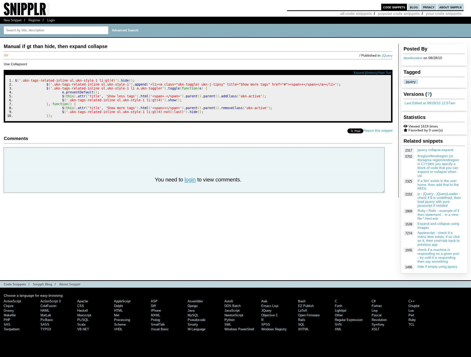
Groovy (9, 310)
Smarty (193, 324)
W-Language (196, 329)
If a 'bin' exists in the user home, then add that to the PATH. (438, 185)
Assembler (195, 301)
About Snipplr (69, 284)
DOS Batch (232, 306)
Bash (301, 301)
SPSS (265, 324)
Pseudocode (196, 320)
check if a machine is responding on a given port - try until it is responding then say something (438, 255)
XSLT (375, 329)
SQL (301, 324)
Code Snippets (15, 284)
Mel (116, 315)
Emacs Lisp (269, 306)
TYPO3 (45, 329)
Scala (81, 324)
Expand (359, 72)
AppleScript (122, 301)
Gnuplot (413, 306)
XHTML (303, 329)
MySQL (193, 315)
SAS (7, 324)
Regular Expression (349, 320)
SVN (338, 324)
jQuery (387, 55)
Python (229, 320)
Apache (82, 301)
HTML (118, 310)
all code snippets (356, 14)
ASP (154, 301)
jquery (411, 82)
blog (414, 7)
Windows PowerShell (239, 329)
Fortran (377, 306)
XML (338, 329)
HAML (44, 310)
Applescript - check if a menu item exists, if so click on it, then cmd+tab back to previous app (439, 238)
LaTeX (302, 310)
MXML (155, 315)
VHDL (118, 329)
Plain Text (384, 72)
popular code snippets (399, 14)
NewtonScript (233, 315)
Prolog (155, 320)
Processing (122, 320)
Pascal (376, 315)
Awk (264, 301)
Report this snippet (377, 130)
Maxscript (84, 315)
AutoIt (228, 301)
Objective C (269, 315)
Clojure (8, 306)
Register (34, 20)
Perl (411, 315)
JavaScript (232, 310)
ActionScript (12, 301)
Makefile (10, 315)
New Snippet (13, 20)
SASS (44, 324)
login (190, 180)
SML (227, 324)
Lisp (375, 310)
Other (339, 315)
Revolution (379, 320)
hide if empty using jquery (437, 266)
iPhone (156, 310)
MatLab (45, 315)
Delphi (118, 306)
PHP (7, 320)
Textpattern (12, 329)
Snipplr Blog (42, 284)
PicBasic (46, 320)
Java (191, 310)
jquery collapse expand (435, 150)
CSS (80, 306)
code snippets (394, 7)
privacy (428, 7)
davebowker (413, 58)
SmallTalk (158, 324)
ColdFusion (48, 306)
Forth (338, 306)
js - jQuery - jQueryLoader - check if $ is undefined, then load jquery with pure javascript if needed (439, 199)
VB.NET (83, 329)
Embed (371, 72)
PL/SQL (83, 320)
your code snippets (444, 14)
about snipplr (450, 7)
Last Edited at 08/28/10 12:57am (430, 103)
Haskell (82, 310)
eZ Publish (306, 306)
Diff (153, 306)
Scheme (120, 324)
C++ (411, 301)
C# (374, 301)
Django (192, 306)
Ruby (412, 320)
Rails (301, 320)
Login (51, 20)
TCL (411, 324)
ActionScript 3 (50, 301)
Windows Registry (274, 329)
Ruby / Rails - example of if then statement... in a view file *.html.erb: (438, 214)
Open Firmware (309, 315)
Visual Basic (160, 329)
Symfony (378, 324)
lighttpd (340, 310)
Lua (411, 310)
